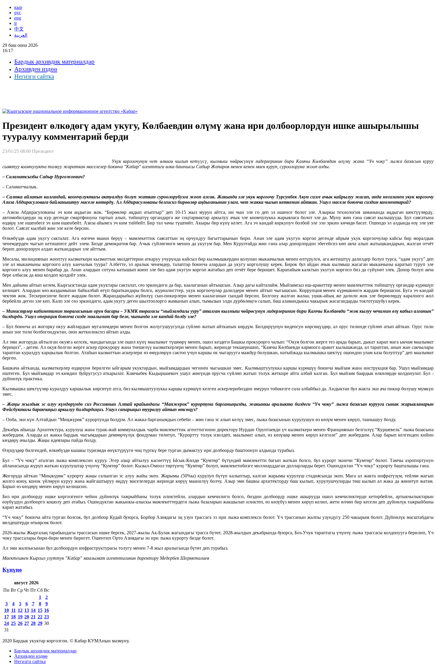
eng (17, 17)
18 (13, 616)
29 (40, 623)
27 (26, 623)
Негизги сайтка (34, 76)
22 (40, 616)
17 (6, 616)
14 (33, 610)
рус (17, 12)
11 (13, 610)
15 (40, 610)
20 (26, 616)
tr (15, 23)
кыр (18, 7)
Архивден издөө (35, 69)
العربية (20, 35)
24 (6, 623)
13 (26, 610)
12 (20, 610)
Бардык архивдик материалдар (54, 61)
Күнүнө (12, 570)
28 (33, 623)
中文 (19, 28)
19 (20, 616)
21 (33, 616)
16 (46, 610)
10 (6, 610)
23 (46, 616)
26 (20, 623)
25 (13, 623)
